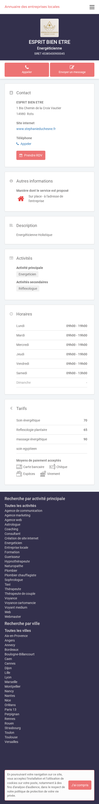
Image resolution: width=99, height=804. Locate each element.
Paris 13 (10, 709)
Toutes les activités (20, 506)
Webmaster (13, 616)
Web (8, 612)
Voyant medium (16, 607)
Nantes (10, 696)
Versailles (11, 742)
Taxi (7, 584)
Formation (12, 552)
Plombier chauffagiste (20, 575)
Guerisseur (12, 557)
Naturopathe (14, 566)
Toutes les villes (18, 630)
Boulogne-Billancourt (20, 654)
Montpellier (12, 686)
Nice (8, 700)
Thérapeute (13, 589)
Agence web (13, 520)
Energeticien (13, 543)
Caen (8, 659)
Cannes (10, 663)
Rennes (10, 719)
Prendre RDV (33, 155)
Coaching (11, 529)
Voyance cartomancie (20, 603)
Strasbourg (13, 728)
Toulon (9, 732)
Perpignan (12, 714)
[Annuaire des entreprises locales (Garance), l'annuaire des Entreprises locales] (32, 7)
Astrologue (12, 524)
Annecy (10, 645)
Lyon (8, 677)
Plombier (11, 570)
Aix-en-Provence (16, 636)
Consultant (12, 534)
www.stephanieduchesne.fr (36, 129)
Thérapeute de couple (20, 593)
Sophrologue (14, 580)
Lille (7, 672)
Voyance (11, 598)
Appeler (25, 144)
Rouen (9, 723)
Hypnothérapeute (17, 561)
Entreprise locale (16, 547)
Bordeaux (11, 649)
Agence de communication (23, 510)
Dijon (8, 668)
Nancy (9, 691)
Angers (10, 640)
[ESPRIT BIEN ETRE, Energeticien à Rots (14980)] (49, 28)
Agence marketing (17, 515)
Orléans (10, 705)
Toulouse (11, 737)
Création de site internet (21, 538)
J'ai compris (79, 785)
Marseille (11, 682)
